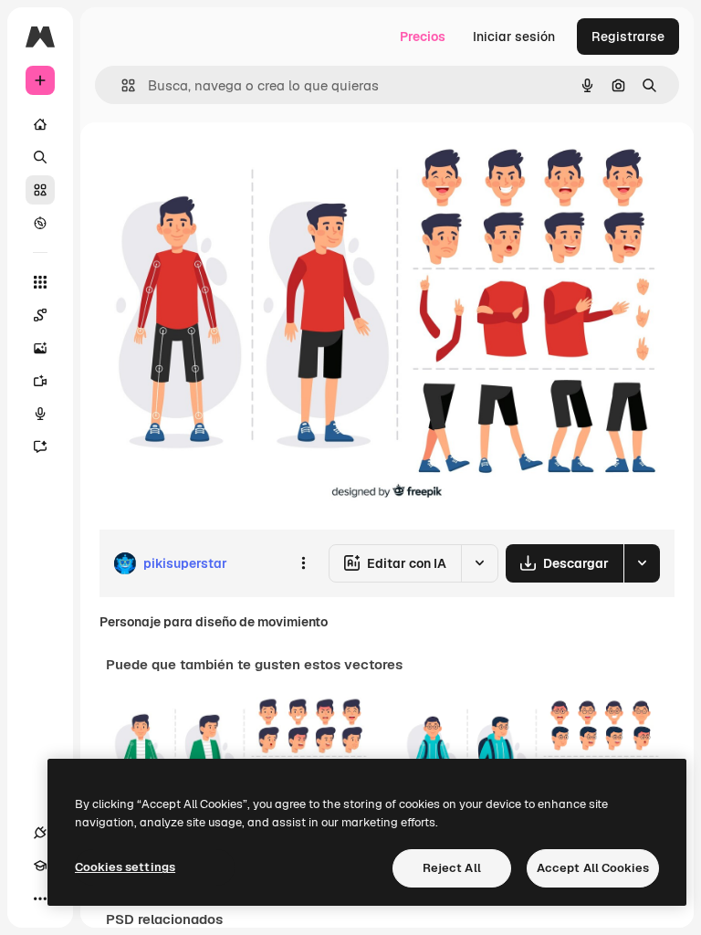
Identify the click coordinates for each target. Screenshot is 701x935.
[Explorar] (40, 222)
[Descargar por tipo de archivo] (641, 563)
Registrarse (627, 36)
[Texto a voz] (40, 413)
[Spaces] (40, 315)
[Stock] (40, 190)
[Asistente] (40, 446)
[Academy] (40, 865)
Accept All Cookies (593, 868)
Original (215, 164)
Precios (422, 36)
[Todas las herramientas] (40, 282)
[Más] (40, 898)
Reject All (452, 868)
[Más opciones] (303, 563)
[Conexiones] (40, 832)
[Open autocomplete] (121, 85)
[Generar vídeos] (40, 380)
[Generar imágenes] (40, 347)
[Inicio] (40, 124)
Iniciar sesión (514, 36)
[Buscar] (40, 157)
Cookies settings (125, 867)
